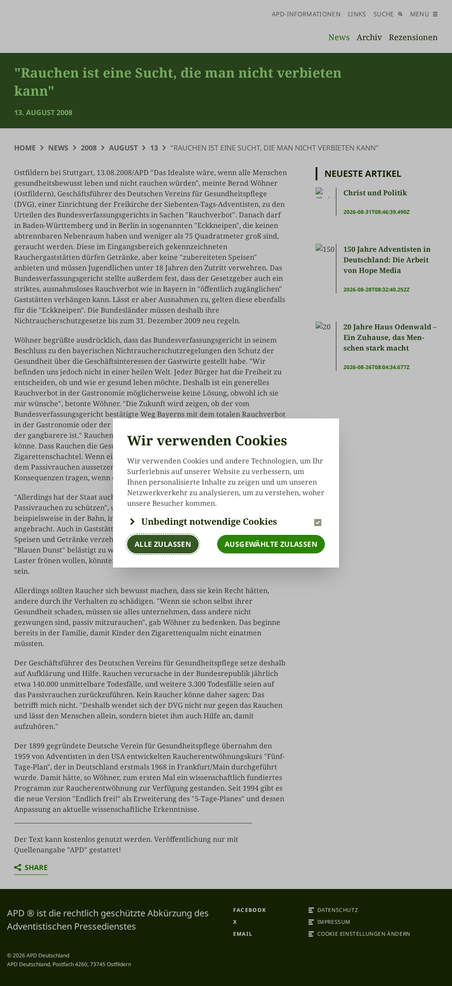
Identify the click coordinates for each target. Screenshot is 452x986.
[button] (226, 521)
